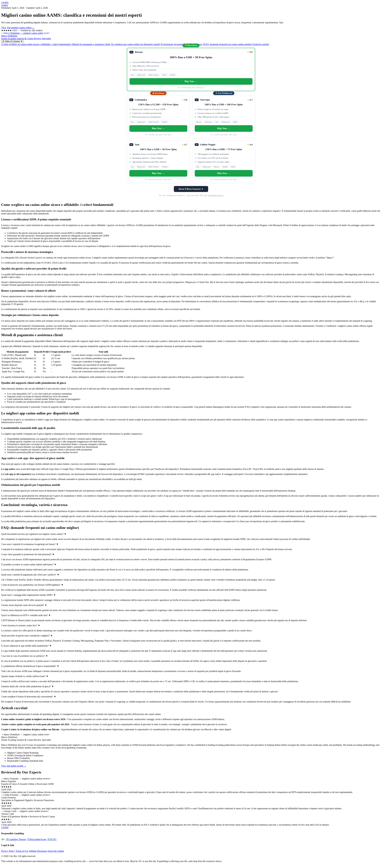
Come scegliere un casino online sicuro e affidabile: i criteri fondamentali (36, 44)
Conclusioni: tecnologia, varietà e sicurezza (181, 44)
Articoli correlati (260, 44)
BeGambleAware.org (215, 195)
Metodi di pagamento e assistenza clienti (90, 44)
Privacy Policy (8, 851)
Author (4, 5)
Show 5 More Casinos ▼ (191, 189)
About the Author (55, 851)
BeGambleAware (36, 839)
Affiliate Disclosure (38, 851)
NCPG (52, 839)
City (5, 2)
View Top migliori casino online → (17, 27)
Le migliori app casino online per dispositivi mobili (135, 44)
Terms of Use (22, 851)
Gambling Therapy (16, 839)
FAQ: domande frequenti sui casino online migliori (227, 44)
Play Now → (191, 81)
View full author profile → (13, 766)
